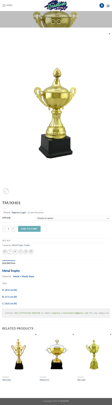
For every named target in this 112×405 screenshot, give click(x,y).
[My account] (101, 5)
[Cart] (108, 5)
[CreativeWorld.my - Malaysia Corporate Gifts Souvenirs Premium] (56, 5)
